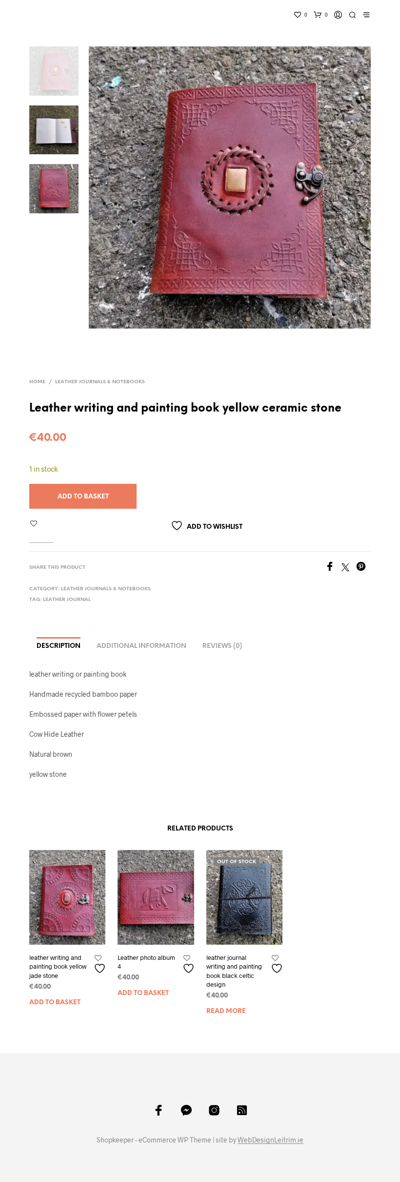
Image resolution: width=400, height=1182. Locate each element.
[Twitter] (348, 568)
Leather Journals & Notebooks (100, 382)
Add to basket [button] (54, 1002)
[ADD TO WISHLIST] (101, 964)
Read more (226, 1011)
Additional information (141, 646)
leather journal (67, 599)
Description (58, 646)
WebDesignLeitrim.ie (270, 1140)
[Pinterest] (363, 568)
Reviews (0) (222, 646)
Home (37, 382)
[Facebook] (333, 568)
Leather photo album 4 (146, 962)
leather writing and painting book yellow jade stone (57, 966)
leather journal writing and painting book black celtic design (234, 971)
